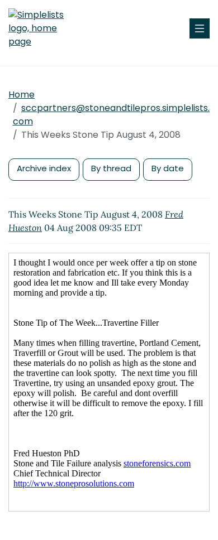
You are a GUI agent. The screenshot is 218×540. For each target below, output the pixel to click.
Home (21, 94)
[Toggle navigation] (199, 28)
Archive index (44, 168)
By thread (111, 168)
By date (167, 168)
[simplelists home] (41, 28)
